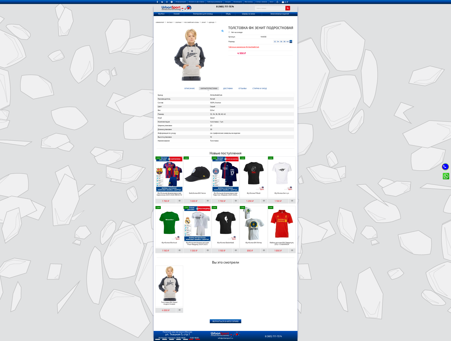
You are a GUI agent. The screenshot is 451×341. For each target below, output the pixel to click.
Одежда (211, 22)
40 (287, 41)
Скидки (228, 1)
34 (278, 41)
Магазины (249, 1)
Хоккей (176, 14)
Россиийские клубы (191, 22)
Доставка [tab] (228, 88)
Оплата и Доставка (196, 1)
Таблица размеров (214, 1)
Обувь (228, 14)
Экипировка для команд (203, 14)
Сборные (178, 22)
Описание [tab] (189, 88)
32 (275, 41)
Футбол (161, 14)
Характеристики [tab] (209, 88)
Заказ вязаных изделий (279, 14)
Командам (238, 1)
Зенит (204, 22)
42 (291, 41)
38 (284, 41)
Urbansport (160, 22)
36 (281, 41)
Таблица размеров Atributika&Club (243, 47)
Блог (272, 1)
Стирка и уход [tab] (260, 88)
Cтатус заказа (261, 1)
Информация (181, 1)
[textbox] (272, 8)
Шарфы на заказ (248, 14)
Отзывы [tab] (243, 88)
